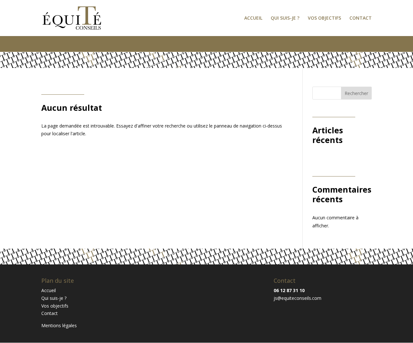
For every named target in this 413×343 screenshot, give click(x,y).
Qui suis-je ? (285, 18)
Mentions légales (59, 325)
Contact (360, 18)
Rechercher (356, 93)
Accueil (253, 18)
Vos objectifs (324, 18)
